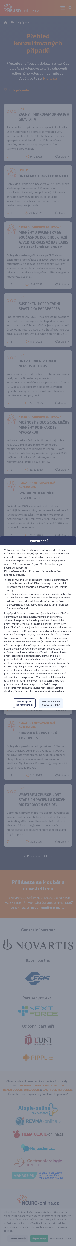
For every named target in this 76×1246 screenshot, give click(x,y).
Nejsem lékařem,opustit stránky (51, 703)
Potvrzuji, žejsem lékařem (24, 703)
